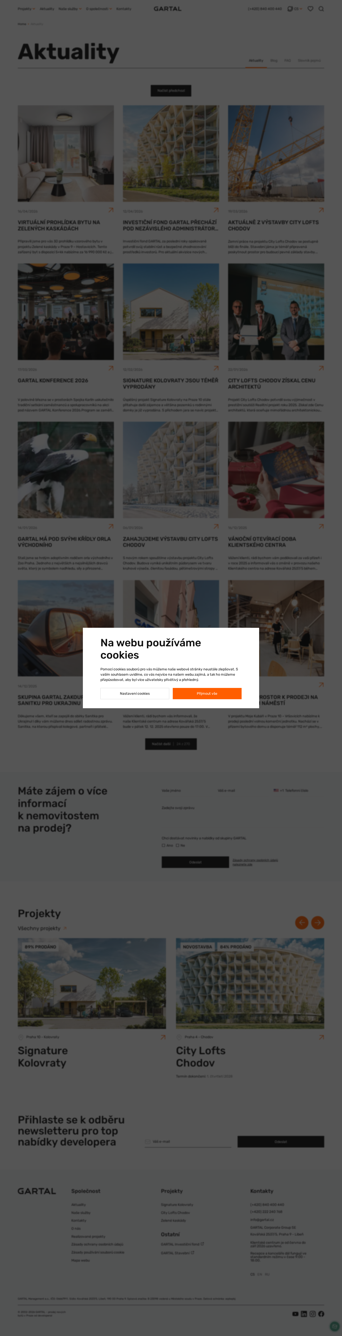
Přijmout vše (207, 693)
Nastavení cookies (135, 693)
